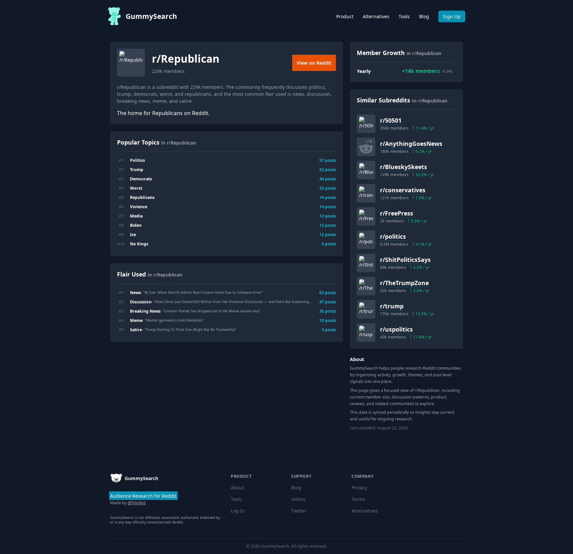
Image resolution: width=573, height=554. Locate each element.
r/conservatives (402, 190)
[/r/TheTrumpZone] (366, 286)
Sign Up (452, 16)
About (237, 487)
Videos (298, 499)
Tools (404, 16)
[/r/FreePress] (366, 216)
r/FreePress (396, 213)
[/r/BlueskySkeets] (366, 170)
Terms (358, 499)
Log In (238, 511)
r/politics (393, 236)
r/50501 (391, 120)
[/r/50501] (366, 123)
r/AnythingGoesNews (411, 144)
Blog (424, 16)
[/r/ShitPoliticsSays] (366, 263)
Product (344, 16)
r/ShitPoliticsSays (405, 260)
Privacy (359, 487)
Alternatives (376, 16)
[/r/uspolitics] (366, 332)
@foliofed (137, 503)
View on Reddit (314, 63)
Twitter (299, 511)
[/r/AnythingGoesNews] (366, 147)
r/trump (392, 306)
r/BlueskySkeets (403, 167)
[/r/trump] (366, 309)
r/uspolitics (396, 329)
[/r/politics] (366, 239)
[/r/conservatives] (366, 193)
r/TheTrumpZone (404, 283)
